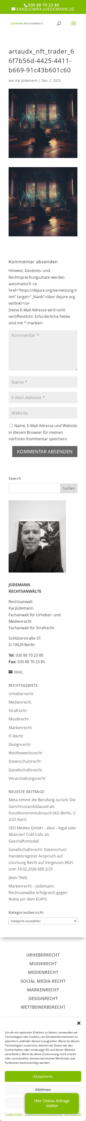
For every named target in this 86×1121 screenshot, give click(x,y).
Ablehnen (43, 1089)
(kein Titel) (18, 877)
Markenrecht (20, 727)
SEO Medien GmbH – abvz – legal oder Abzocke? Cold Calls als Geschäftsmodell (42, 834)
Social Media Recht (43, 981)
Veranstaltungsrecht (27, 778)
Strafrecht (18, 710)
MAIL (18, 672)
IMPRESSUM (72, 1114)
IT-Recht (16, 736)
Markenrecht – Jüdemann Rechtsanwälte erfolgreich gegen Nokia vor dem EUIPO (38, 892)
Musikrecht (19, 719)
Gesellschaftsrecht (25, 770)
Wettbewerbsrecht (25, 753)
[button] (78, 1023)
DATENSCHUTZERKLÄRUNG (43, 1114)
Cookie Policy (14, 1114)
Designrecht (20, 744)
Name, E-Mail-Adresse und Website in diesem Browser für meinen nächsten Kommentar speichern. (43, 432)
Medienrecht (20, 702)
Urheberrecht (21, 693)
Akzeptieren (43, 1076)
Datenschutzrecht (25, 761)
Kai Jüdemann (26, 80)
